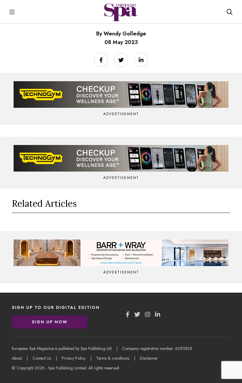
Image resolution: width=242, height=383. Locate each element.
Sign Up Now (50, 322)
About (17, 358)
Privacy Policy (74, 358)
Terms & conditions (112, 358)
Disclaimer (149, 358)
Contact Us (41, 358)
